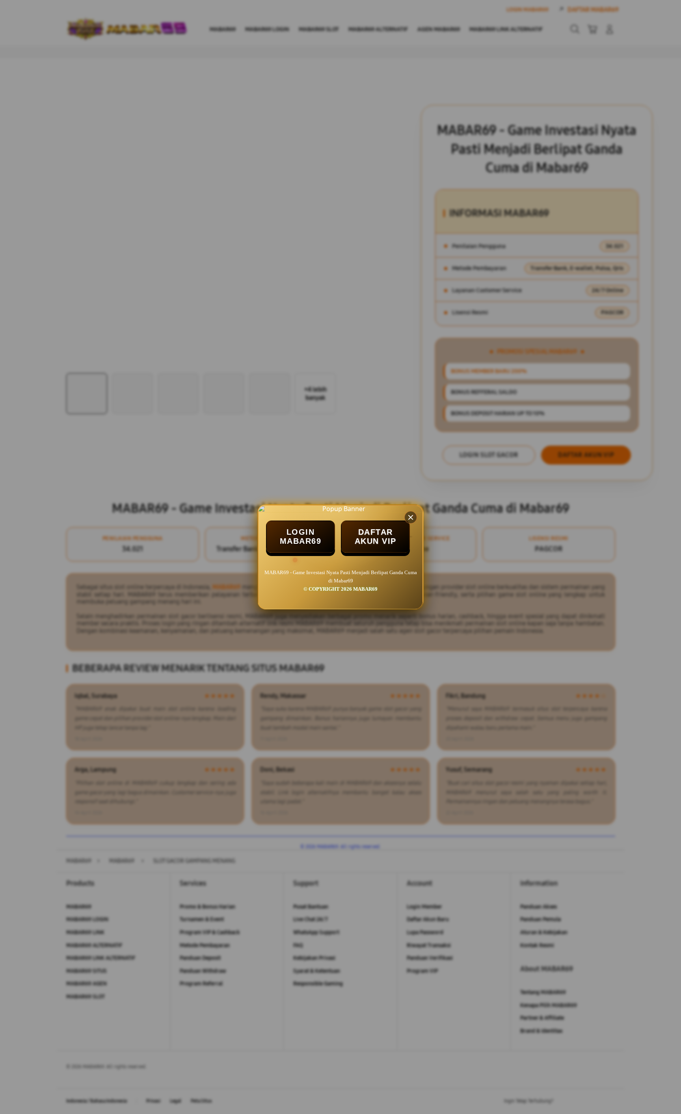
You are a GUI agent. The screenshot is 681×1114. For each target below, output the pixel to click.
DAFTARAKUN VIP (375, 536)
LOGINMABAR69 (301, 536)
